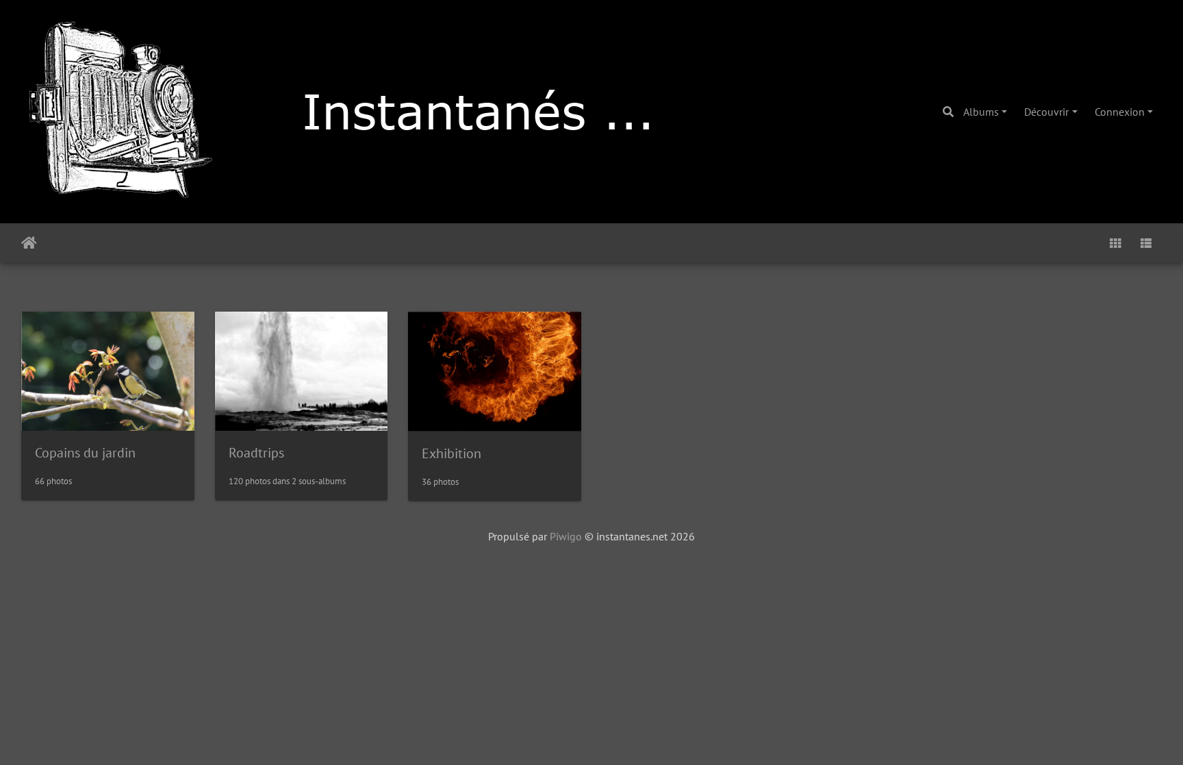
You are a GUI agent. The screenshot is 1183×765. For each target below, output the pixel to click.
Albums (981, 111)
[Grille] (1115, 243)
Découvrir (1046, 111)
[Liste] (1146, 243)
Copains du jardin (85, 453)
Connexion (1120, 111)
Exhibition (451, 453)
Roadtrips (256, 453)
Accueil (29, 243)
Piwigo (566, 536)
